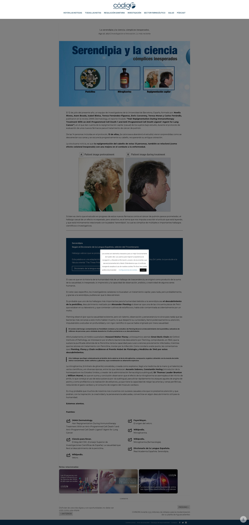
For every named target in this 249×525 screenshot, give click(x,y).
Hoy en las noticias (73, 13)
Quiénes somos (130, 522)
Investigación (134, 13)
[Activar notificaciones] (243, 519)
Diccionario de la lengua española (89, 268)
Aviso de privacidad (143, 522)
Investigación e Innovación (123, 33)
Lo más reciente (143, 33)
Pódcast (181, 13)
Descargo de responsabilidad (160, 522)
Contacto (174, 522)
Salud (171, 13)
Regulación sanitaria (114, 13)
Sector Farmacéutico (154, 13)
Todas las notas (93, 13)
